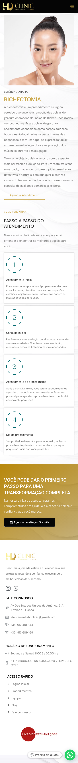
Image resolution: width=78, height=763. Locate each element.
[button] (70, 755)
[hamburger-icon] (72, 6)
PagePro (42, 759)
